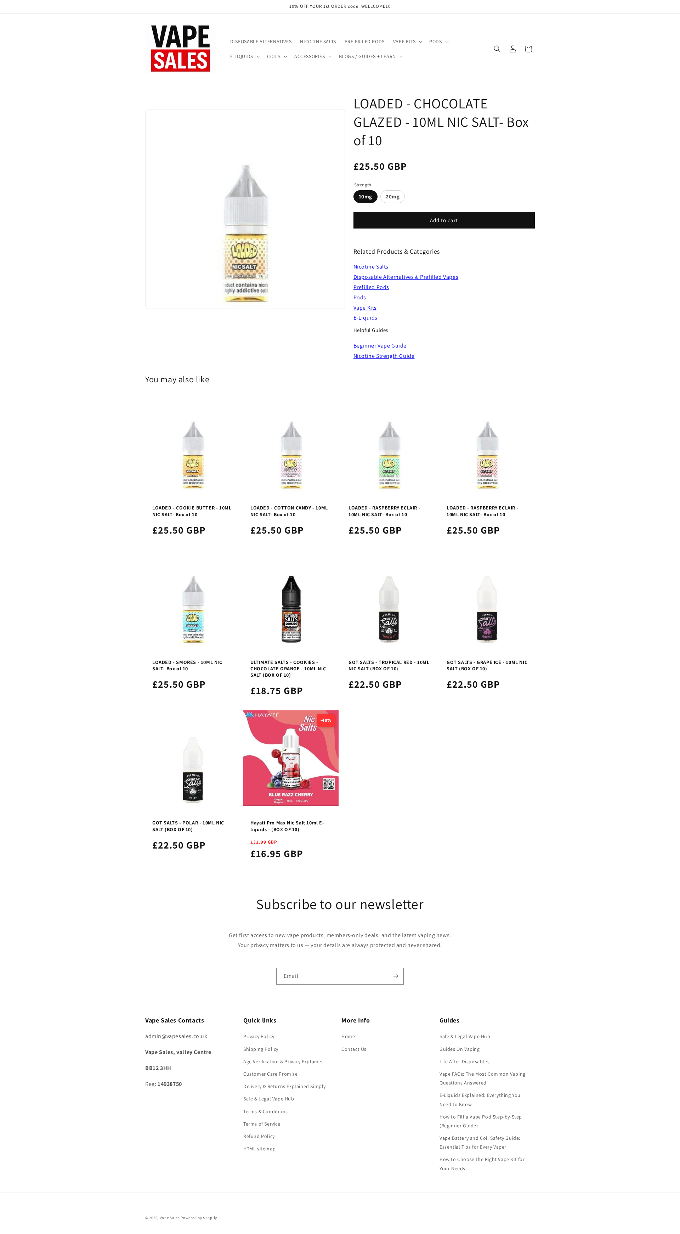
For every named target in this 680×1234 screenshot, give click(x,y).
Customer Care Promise (270, 1074)
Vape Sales (170, 1217)
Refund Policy (259, 1136)
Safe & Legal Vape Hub (268, 1098)
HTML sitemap (259, 1148)
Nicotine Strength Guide (384, 356)
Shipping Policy (260, 1049)
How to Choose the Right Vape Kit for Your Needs (482, 1163)
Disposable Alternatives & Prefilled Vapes (406, 277)
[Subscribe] (395, 976)
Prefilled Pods (371, 287)
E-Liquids (365, 317)
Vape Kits (365, 307)
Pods (359, 297)
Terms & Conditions (265, 1111)
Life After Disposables (464, 1061)
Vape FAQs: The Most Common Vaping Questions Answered (483, 1078)
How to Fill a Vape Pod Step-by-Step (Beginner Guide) (481, 1121)
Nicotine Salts (371, 266)
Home (348, 1036)
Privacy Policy (258, 1036)
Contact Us (354, 1049)
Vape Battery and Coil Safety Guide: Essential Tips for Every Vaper (480, 1142)
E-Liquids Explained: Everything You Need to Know (480, 1099)
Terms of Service (261, 1124)
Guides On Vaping (460, 1049)
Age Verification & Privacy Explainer (283, 1061)
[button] (407, 41)
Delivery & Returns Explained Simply (284, 1086)
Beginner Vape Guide (380, 345)
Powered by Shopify (199, 1217)
